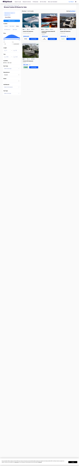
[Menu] (75, 1)
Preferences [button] (40, 462)
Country (6, 26)
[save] (37, 15)
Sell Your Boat (43, 1)
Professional (35, 1)
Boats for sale (18, 1)
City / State (12, 26)
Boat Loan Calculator (52, 1)
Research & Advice (27, 1)
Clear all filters (8, 17)
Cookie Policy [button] (17, 462)
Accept (73, 462)
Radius (17, 26)
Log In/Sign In (71, 1)
